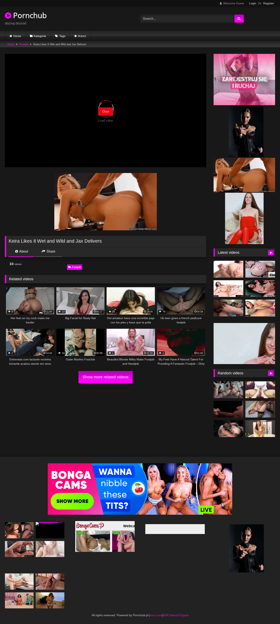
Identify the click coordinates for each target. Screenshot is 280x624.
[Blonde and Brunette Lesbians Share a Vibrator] (50, 594)
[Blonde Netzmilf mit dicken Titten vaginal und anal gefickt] (19, 575)
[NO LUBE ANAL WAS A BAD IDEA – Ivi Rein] (260, 403)
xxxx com (156, 609)
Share (50, 251)
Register (268, 3)
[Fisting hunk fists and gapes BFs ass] (228, 422)
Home (17, 36)
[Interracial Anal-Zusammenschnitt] (228, 308)
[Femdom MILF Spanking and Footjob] (19, 594)
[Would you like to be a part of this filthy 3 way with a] (228, 403)
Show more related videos (106, 377)
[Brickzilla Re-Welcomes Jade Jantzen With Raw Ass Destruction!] (50, 524)
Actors (82, 36)
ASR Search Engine (176, 609)
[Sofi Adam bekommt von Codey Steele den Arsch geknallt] (260, 288)
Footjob (23, 44)
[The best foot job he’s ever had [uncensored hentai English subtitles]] (260, 383)
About (23, 251)
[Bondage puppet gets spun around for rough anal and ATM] (228, 383)
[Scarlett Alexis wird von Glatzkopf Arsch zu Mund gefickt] (228, 288)
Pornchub (29, 15)
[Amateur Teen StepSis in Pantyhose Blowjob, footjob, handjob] (19, 524)
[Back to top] (267, 612)
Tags (62, 36)
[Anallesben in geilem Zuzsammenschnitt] (228, 269)
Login (252, 3)
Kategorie (40, 36)
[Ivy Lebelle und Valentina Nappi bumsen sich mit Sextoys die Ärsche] (260, 308)
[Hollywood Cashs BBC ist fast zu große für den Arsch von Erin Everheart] (260, 269)
